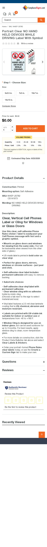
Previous (4, 62)
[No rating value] (9, 43)
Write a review (27, 43)
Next (43, 62)
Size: (4, 87)
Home (4, 26)
